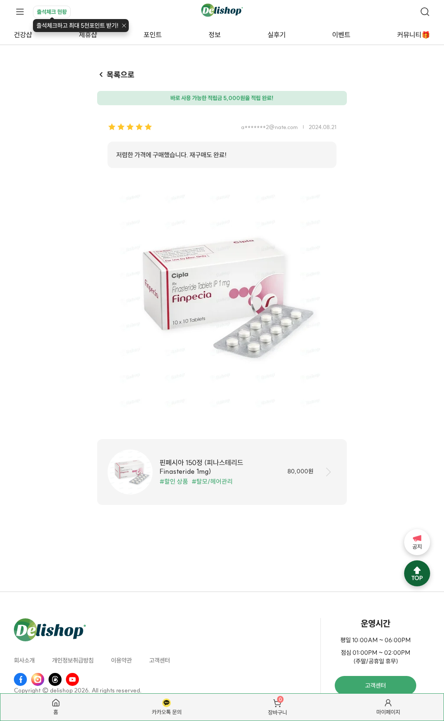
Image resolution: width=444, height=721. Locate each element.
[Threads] (55, 679)
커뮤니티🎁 (413, 34)
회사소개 (24, 660)
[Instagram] (37, 679)
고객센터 (159, 660)
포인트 (153, 34)
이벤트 (341, 34)
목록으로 (120, 75)
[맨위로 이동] (417, 573)
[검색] (425, 11)
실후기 (277, 34)
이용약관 (121, 660)
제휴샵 (88, 34)
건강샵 (23, 34)
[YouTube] (72, 679)
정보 (215, 34)
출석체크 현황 (52, 11)
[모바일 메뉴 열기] (20, 12)
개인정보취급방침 (73, 660)
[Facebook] (20, 679)
